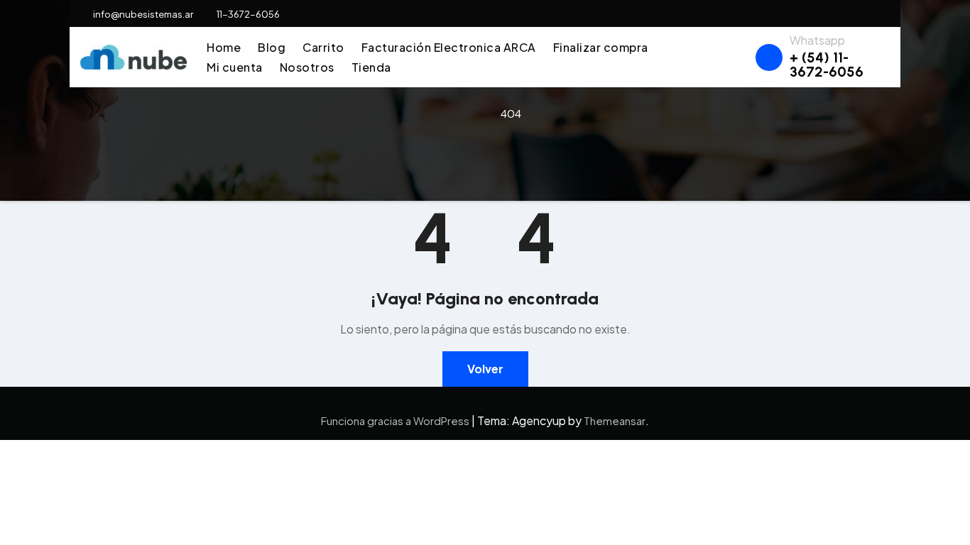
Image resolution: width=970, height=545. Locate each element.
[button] (738, 57)
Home (224, 47)
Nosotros (307, 67)
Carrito (323, 47)
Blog (271, 47)
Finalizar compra (600, 47)
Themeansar (614, 420)
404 (511, 113)
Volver (485, 368)
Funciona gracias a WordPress (396, 420)
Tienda (371, 67)
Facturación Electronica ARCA (448, 47)
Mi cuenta (235, 67)
